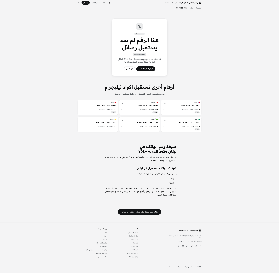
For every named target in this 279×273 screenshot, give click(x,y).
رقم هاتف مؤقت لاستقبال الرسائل (96, 250)
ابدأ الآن (85, 2)
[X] (200, 246)
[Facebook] (196, 246)
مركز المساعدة (133, 236)
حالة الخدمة (134, 246)
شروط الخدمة (134, 250)
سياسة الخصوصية (132, 253)
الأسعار (104, 239)
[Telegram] (192, 246)
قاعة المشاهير (102, 257)
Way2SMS (103, 246)
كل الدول (129, 69)
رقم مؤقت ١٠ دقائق (101, 243)
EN (104, 2)
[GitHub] (183, 246)
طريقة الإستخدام (133, 232)
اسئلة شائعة (134, 239)
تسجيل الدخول (95, 2)
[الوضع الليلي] (79, 3)
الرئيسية (174, 2)
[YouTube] (187, 246)
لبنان (191, 8)
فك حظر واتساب (101, 253)
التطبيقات (166, 2)
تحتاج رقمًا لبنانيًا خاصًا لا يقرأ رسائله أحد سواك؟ (139, 212)
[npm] (178, 246)
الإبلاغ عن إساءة (133, 257)
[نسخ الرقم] (165, 103)
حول (105, 236)
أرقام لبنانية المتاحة (145, 69)
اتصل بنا (135, 243)
